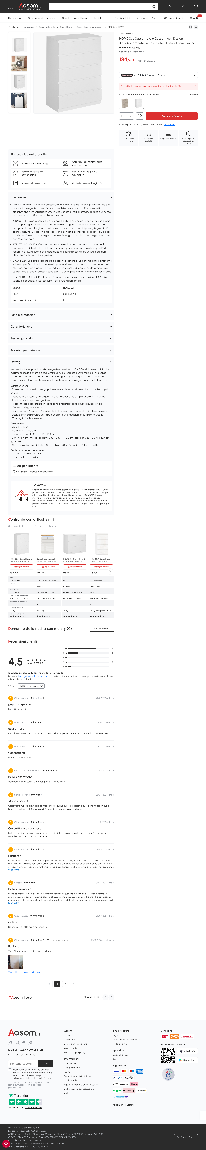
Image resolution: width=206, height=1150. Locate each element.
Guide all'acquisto (122, 1055)
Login (115, 1035)
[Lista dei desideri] (169, 7)
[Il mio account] (182, 6)
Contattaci (69, 1039)
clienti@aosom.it (30, 1127)
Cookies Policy (71, 1080)
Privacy (67, 1072)
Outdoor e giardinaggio (41, 18)
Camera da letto (46, 27)
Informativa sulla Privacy (38, 1078)
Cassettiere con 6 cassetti (89, 27)
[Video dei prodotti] (19, 64)
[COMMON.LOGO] (30, 6)
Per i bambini (122, 18)
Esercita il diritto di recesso (126, 1039)
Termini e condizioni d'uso (77, 1076)
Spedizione (70, 1063)
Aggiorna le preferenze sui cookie (81, 1084)
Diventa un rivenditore (75, 1044)
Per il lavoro (100, 18)
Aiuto (67, 1093)
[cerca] (154, 6)
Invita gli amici (120, 1044)
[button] (61, 197)
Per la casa (14, 18)
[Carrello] (196, 7)
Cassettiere (66, 27)
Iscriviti (45, 1063)
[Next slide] (110, 571)
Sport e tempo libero (74, 18)
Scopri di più (91, 997)
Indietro (14, 27)
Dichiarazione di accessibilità (79, 1089)
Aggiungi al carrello (172, 115)
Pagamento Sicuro (123, 1104)
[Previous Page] (50, 984)
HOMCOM (69, 287)
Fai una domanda (102, 628)
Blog (115, 1059)
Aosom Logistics (72, 1048)
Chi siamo (69, 1035)
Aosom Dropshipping (74, 1052)
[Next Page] (73, 984)
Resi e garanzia (72, 1067)
